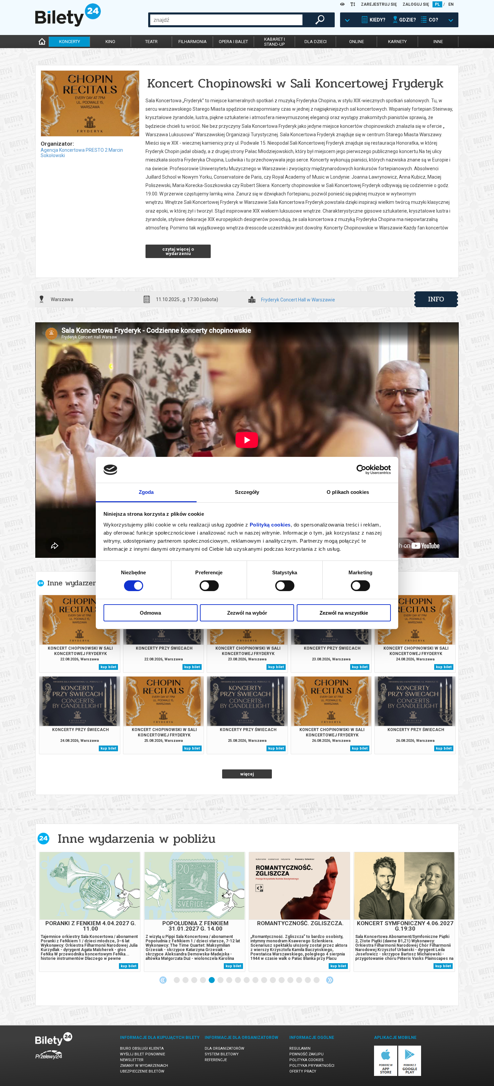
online (356, 41)
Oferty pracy (302, 1071)
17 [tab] (317, 980)
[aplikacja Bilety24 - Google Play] (409, 1075)
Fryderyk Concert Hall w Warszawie (298, 299)
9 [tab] (247, 980)
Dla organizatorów (224, 1048)
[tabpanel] (89, 912)
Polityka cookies (306, 1060)
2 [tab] (185, 980)
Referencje (216, 1060)
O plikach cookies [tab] (348, 492)
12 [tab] (273, 980)
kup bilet (108, 667)
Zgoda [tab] (146, 492)
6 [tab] (220, 980)
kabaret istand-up (274, 42)
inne (438, 41)
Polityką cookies (270, 525)
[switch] (209, 585)
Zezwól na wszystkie (344, 613)
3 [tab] (194, 980)
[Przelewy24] (48, 1060)
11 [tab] (264, 980)
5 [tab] (212, 980)
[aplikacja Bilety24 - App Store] (385, 1075)
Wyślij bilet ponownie (142, 1054)
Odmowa (150, 613)
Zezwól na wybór (247, 613)
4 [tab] (203, 980)
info (436, 299)
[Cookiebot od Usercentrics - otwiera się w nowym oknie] (361, 470)
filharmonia (192, 41)
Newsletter (131, 1060)
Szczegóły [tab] (247, 492)
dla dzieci (315, 41)
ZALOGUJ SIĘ (416, 4)
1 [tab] (177, 980)
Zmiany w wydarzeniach (144, 1065)
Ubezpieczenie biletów (142, 1071)
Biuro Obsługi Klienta (142, 1048)
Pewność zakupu (306, 1054)
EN (451, 4)
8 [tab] (238, 980)
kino (110, 41)
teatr (151, 41)
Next (329, 980)
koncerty (69, 41)
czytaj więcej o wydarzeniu (178, 251)
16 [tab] (308, 980)
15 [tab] (299, 980)
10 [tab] (255, 980)
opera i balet (233, 41)
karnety (397, 41)
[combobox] (226, 19)
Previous (163, 980)
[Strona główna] (68, 25)
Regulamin (300, 1048)
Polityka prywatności (311, 1065)
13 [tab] (282, 980)
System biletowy (222, 1054)
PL (437, 4)
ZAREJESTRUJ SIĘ (379, 4)
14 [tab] (290, 980)
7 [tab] (229, 980)
